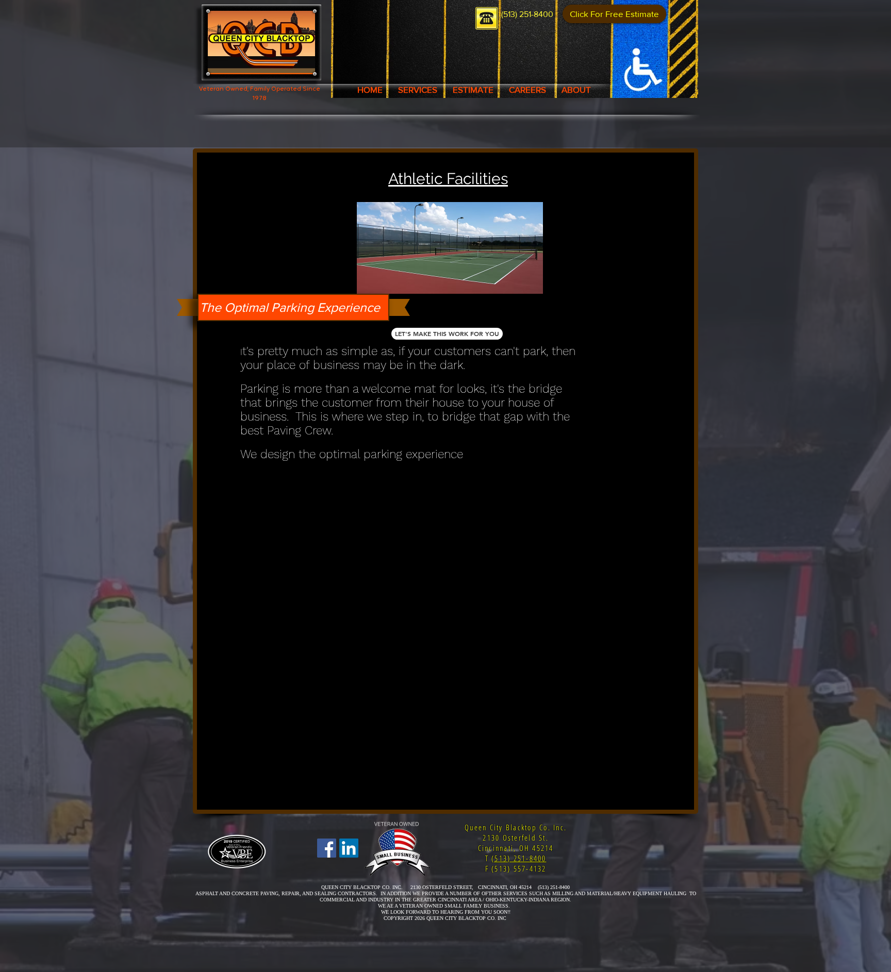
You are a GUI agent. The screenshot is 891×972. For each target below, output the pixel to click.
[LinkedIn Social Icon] (348, 848)
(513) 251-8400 (519, 858)
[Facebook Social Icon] (326, 848)
